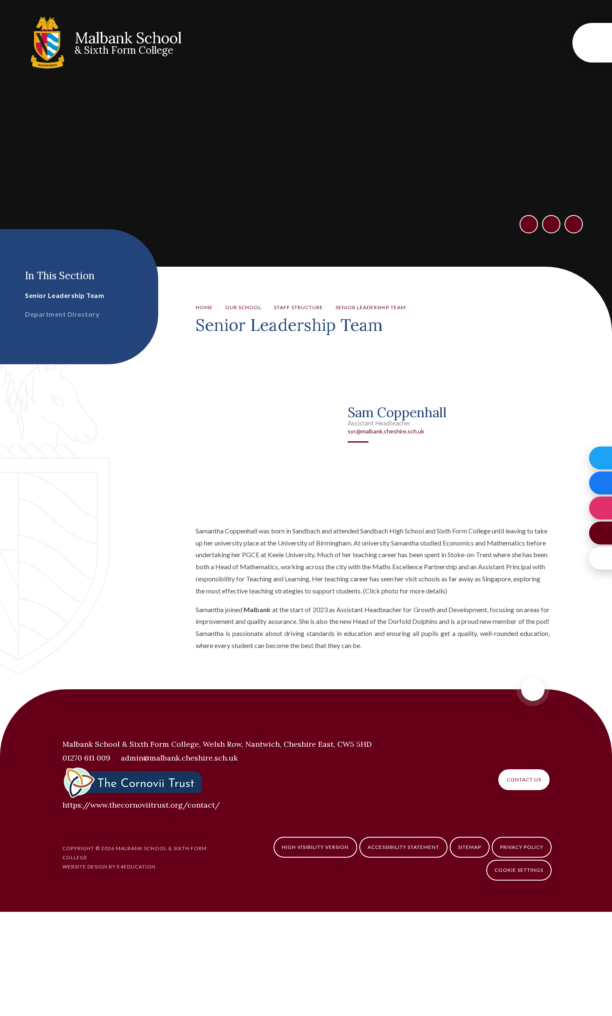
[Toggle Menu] (592, 43)
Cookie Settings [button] (519, 870)
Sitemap (469, 847)
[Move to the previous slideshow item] (529, 224)
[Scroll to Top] (533, 689)
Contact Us (524, 779)
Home (204, 307)
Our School (243, 307)
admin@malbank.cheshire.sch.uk (179, 758)
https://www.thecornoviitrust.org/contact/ (141, 805)
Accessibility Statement (403, 847)
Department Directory (62, 314)
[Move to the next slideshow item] (551, 224)
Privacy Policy (521, 847)
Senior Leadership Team (371, 307)
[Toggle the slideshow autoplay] (574, 224)
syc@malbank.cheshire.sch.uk (386, 431)
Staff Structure (298, 307)
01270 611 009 (86, 758)
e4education (136, 866)
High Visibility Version (315, 847)
